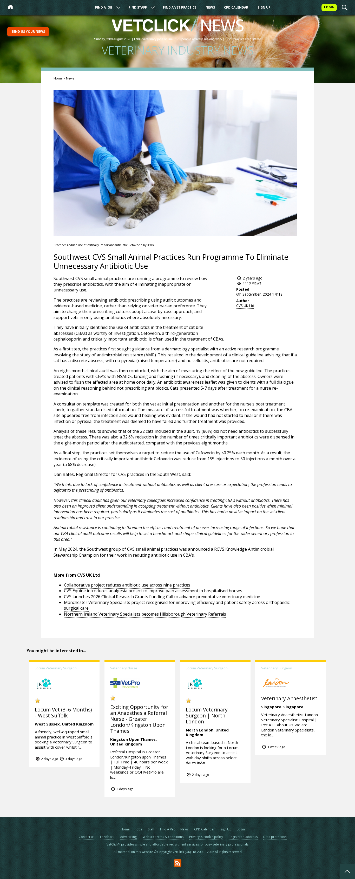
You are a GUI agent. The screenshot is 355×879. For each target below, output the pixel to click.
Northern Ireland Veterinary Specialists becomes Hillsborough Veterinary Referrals (145, 614)
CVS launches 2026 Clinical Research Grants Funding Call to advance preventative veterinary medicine (162, 597)
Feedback (107, 837)
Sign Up (264, 7)
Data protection (275, 837)
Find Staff (138, 7)
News (210, 7)
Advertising (128, 837)
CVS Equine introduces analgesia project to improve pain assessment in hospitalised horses (153, 591)
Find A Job (103, 7)
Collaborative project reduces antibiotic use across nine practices (127, 585)
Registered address (243, 837)
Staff (151, 829)
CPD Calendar (236, 7)
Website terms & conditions (163, 837)
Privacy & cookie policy (206, 837)
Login (241, 829)
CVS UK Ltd (245, 305)
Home (58, 78)
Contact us (86, 837)
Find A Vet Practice (179, 7)
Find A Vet (167, 829)
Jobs (139, 829)
